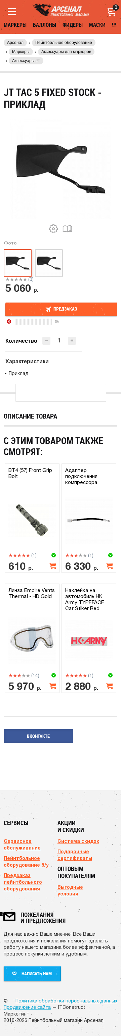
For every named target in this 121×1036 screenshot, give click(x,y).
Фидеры (73, 25)
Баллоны (44, 25)
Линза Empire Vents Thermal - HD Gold (31, 593)
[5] (25, 279)
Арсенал (15, 42)
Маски (97, 25)
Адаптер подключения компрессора (81, 476)
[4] (20, 279)
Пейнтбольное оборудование (63, 42)
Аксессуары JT (26, 60)
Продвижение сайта (27, 1007)
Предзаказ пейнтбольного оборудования (23, 881)
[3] (16, 279)
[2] (12, 279)
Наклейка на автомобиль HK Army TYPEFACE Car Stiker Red (84, 599)
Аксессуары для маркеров (66, 51)
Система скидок (78, 841)
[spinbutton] (59, 340)
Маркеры (15, 25)
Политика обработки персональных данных (66, 1000)
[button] (72, 341)
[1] (7, 279)
